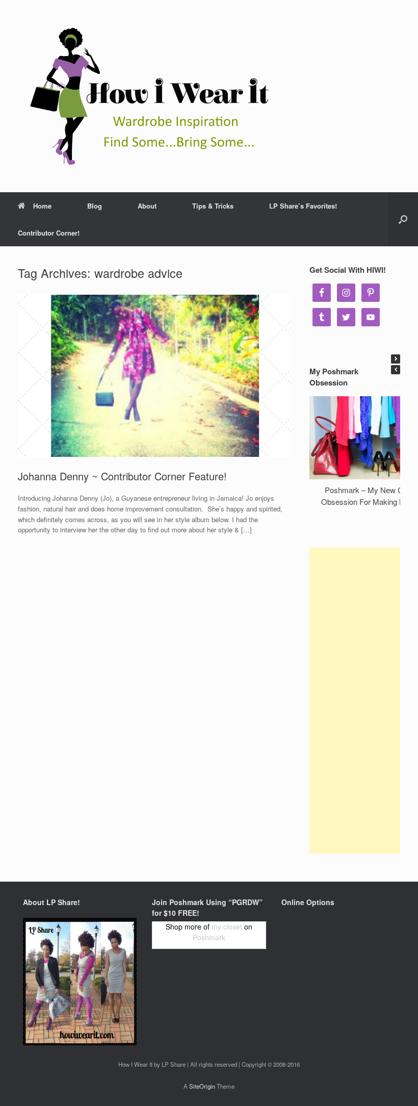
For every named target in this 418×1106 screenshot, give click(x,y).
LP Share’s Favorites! (303, 206)
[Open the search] (403, 219)
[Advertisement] (354, 701)
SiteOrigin (202, 1086)
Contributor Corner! (49, 233)
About (147, 206)
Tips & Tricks (212, 206)
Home (42, 206)
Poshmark (209, 937)
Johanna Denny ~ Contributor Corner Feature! (122, 476)
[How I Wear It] (145, 96)
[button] (395, 359)
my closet (227, 926)
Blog (94, 206)
